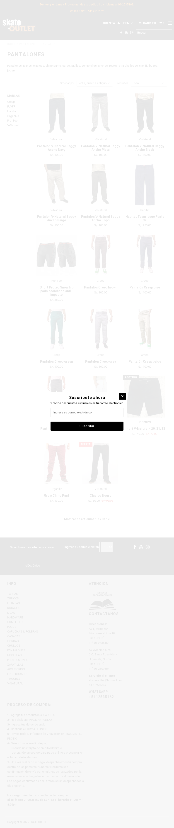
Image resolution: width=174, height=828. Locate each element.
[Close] (122, 396)
